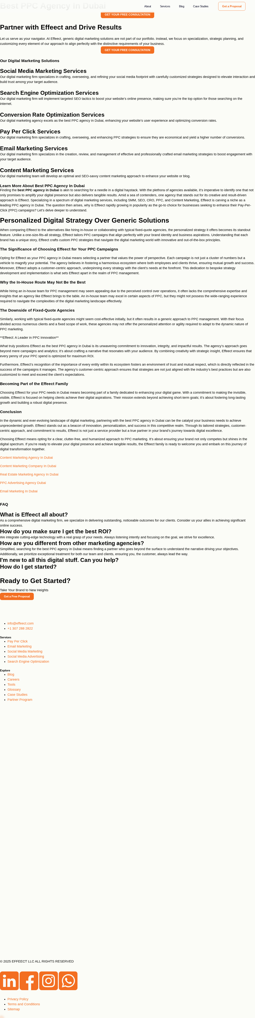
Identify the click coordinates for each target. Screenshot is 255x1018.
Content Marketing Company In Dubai (28, 466)
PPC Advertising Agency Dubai (23, 483)
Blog (181, 6)
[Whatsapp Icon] (68, 989)
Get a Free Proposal (17, 596)
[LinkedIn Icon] (10, 989)
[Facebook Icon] (29, 989)
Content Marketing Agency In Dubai (26, 457)
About (147, 6)
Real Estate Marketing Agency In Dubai (29, 474)
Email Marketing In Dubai (19, 491)
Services (165, 6)
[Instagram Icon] (49, 989)
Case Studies (201, 6)
